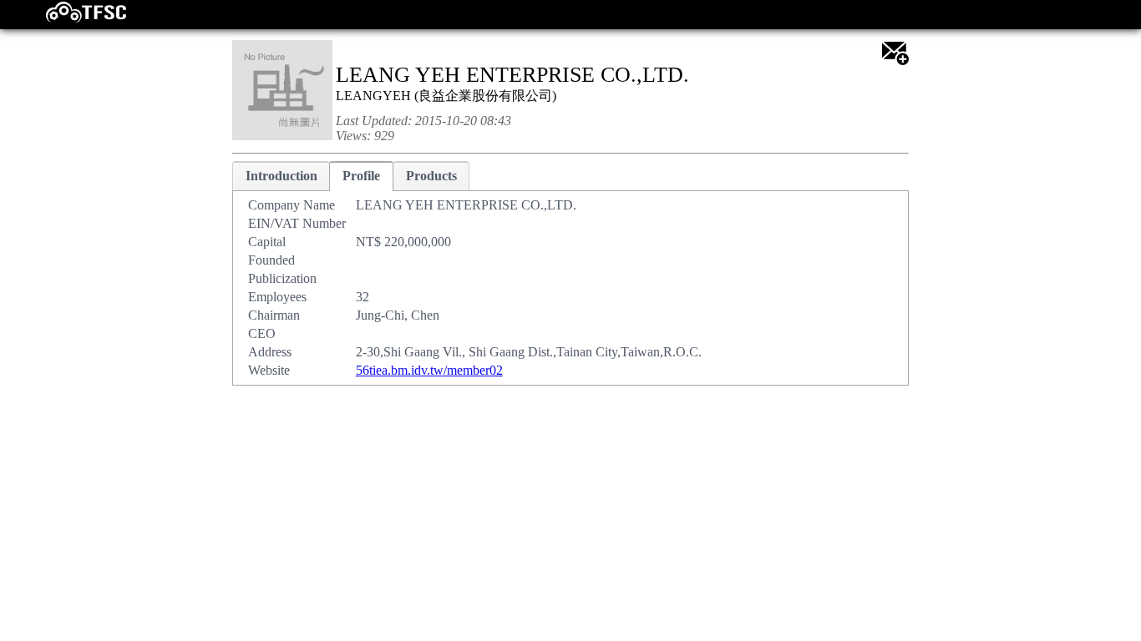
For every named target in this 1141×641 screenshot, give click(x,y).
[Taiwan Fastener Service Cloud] (71, 19)
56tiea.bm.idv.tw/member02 (429, 370)
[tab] (281, 175)
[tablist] (570, 273)
